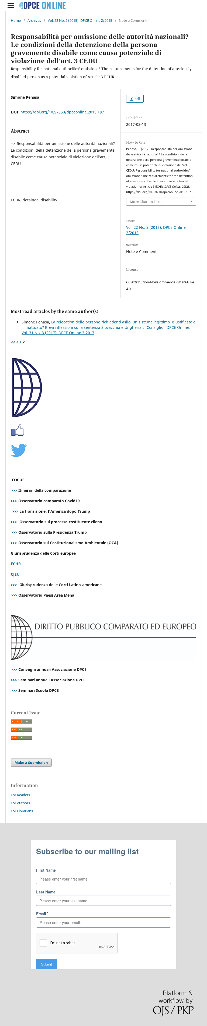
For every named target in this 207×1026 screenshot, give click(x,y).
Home (16, 20)
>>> (14, 490)
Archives (34, 20)
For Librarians (22, 810)
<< (13, 341)
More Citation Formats (148, 201)
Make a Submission (31, 762)
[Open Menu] (10, 5)
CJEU (15, 574)
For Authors (20, 802)
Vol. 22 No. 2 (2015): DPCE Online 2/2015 (80, 20)
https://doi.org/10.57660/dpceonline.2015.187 (62, 112)
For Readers (20, 794)
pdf (137, 98)
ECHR (16, 563)
